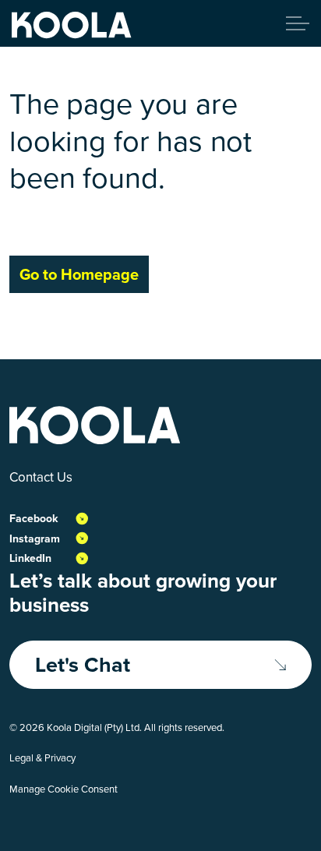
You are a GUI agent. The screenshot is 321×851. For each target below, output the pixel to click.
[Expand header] (297, 23)
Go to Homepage (79, 274)
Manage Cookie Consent (63, 789)
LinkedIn (30, 558)
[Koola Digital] (72, 25)
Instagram (34, 539)
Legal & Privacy (42, 757)
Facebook (33, 518)
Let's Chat (82, 664)
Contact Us (40, 477)
